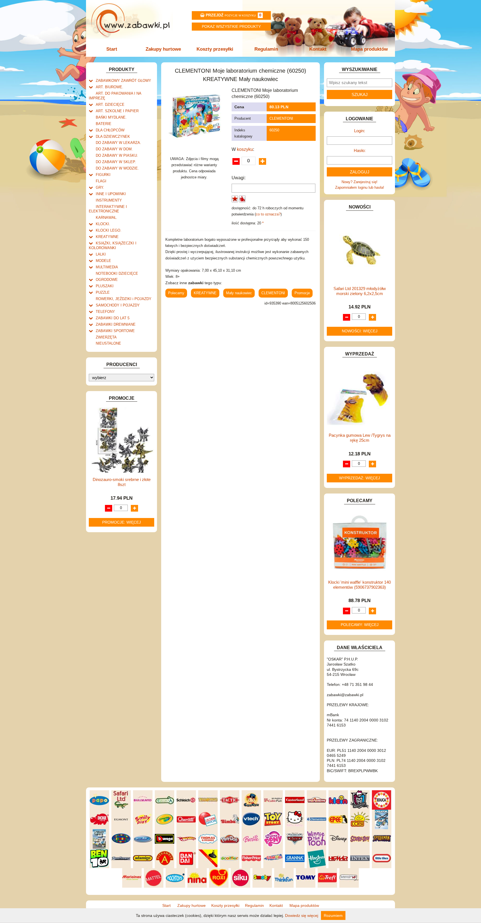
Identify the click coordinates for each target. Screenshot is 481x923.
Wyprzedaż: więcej (359, 478)
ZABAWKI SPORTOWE (115, 331)
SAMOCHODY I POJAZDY (118, 305)
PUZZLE (103, 292)
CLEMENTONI (281, 118)
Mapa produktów (369, 49)
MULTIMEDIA (107, 267)
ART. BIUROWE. (109, 87)
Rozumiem (333, 915)
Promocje (302, 293)
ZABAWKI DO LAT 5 (112, 318)
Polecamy (176, 293)
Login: (359, 130)
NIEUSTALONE (108, 343)
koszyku (245, 149)
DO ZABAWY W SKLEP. (116, 162)
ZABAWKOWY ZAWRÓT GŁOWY (123, 80)
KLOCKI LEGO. (108, 230)
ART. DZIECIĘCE (110, 104)
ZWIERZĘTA (106, 337)
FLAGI (101, 181)
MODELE (103, 261)
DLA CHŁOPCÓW (110, 130)
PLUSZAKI (105, 286)
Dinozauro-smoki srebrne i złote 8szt (122, 482)
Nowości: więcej (359, 331)
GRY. (100, 187)
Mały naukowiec (239, 293)
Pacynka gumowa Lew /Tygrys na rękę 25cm (360, 438)
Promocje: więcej (121, 522)
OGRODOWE (107, 280)
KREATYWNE (107, 237)
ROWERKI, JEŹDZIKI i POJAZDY (123, 299)
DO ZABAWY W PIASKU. (117, 155)
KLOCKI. (103, 224)
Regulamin (266, 49)
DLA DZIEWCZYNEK (113, 136)
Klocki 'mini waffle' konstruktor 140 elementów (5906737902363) (359, 585)
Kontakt (318, 49)
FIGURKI (103, 175)
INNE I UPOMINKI (111, 194)
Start (111, 49)
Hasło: (359, 150)
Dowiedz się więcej (301, 915)
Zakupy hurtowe (163, 49)
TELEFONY (105, 312)
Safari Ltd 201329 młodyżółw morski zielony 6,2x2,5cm (359, 291)
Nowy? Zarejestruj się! (359, 182)
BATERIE (103, 124)
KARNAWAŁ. (106, 217)
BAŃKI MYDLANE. (111, 117)
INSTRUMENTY (109, 200)
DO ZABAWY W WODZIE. (117, 168)
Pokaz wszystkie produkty (231, 26)
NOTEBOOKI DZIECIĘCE (117, 273)
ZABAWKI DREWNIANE (116, 324)
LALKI (101, 254)
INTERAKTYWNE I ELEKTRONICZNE (108, 209)
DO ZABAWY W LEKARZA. (118, 143)
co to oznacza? (268, 214)
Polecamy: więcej (360, 624)
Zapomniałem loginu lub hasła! (359, 187)
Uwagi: (239, 177)
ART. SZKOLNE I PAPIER (117, 111)
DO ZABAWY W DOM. (114, 149)
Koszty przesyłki (215, 49)
